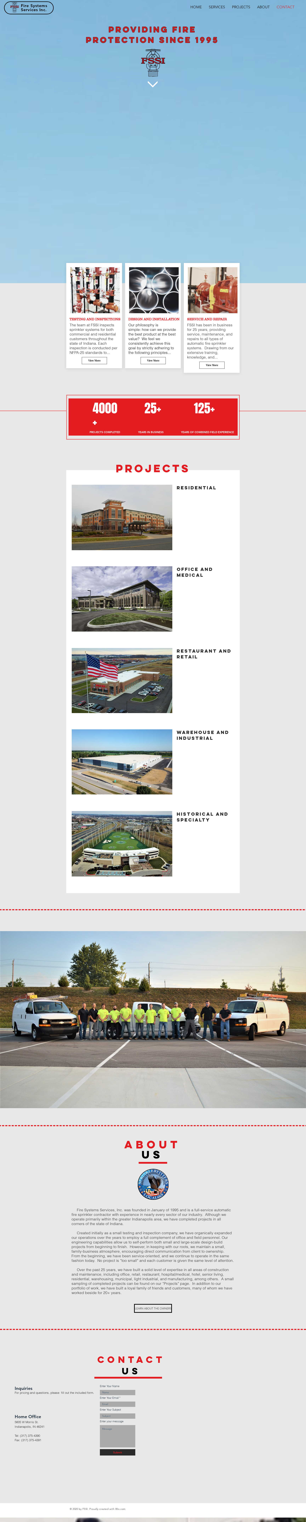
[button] (122, 517)
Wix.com (120, 1509)
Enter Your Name (109, 1386)
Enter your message (111, 1421)
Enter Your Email (109, 1397)
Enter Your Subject (110, 1409)
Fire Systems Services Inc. (34, 7)
